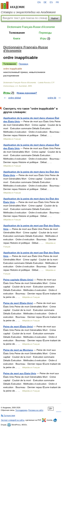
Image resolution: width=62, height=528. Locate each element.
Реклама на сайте (35, 410)
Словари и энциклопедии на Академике (28, 12)
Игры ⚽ (45, 38)
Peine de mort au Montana (18, 350)
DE (45, 2)
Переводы (45, 32)
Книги (16, 38)
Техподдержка (21, 410)
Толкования (17, 32)
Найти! (54, 18)
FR (57, 2)
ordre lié (52, 97)
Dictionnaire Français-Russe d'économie (31, 27)
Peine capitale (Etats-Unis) (18, 279)
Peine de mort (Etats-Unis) (18, 303)
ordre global (14, 97)
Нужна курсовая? (27, 93)
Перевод (23, 64)
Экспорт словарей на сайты (12, 420)
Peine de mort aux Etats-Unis (19, 373)
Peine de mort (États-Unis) (18, 326)
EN (39, 2)
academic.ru (13, 5)
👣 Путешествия (8, 415)
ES (51, 2)
